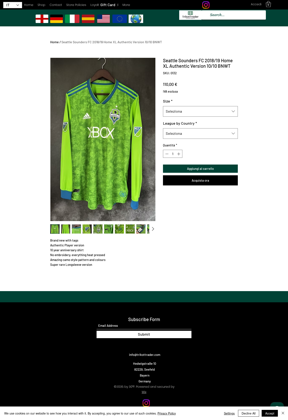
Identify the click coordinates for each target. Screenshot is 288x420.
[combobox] (200, 111)
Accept (269, 413)
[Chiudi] (282, 413)
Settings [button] (229, 413)
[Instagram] (206, 5)
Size (167, 101)
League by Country (180, 123)
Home (54, 42)
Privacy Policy (166, 413)
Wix (144, 392)
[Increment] (179, 154)
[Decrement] (166, 154)
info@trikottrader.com (144, 355)
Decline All (249, 413)
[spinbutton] (172, 154)
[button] (268, 4)
